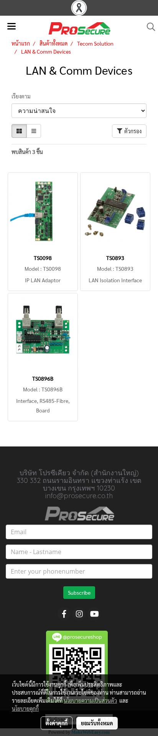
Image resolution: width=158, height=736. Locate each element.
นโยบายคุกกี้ (25, 708)
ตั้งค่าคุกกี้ (56, 723)
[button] (148, 27)
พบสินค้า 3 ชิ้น (27, 151)
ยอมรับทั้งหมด (97, 723)
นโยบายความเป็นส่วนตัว (90, 700)
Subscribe (79, 592)
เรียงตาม (23, 96)
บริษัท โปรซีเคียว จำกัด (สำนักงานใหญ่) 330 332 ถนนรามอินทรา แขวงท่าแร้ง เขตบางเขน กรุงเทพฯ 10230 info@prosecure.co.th (79, 484)
